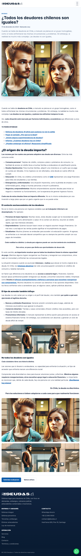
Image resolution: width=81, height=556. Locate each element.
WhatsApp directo (48, 512)
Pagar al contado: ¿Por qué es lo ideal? (21, 135)
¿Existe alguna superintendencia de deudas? (24, 138)
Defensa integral (8, 512)
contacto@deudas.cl (49, 519)
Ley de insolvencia (8, 525)
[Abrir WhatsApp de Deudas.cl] (76, 551)
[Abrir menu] (77, 3)
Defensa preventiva (9, 516)
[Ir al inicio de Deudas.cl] (18, 494)
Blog (3, 537)
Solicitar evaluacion (11, 480)
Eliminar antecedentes (10, 522)
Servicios (5, 534)
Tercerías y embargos (9, 519)
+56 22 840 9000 (48, 516)
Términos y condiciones (10, 544)
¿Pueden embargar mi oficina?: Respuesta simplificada (28, 144)
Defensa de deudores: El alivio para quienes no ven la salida (30, 132)
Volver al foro (29, 480)
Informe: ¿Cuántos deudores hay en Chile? (23, 141)
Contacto (5, 540)
